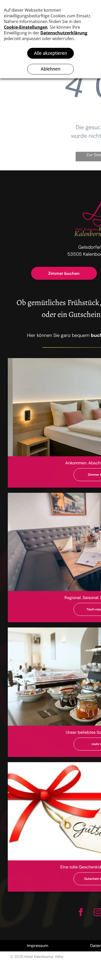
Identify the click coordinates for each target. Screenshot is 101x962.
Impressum (37, 945)
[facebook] (80, 912)
